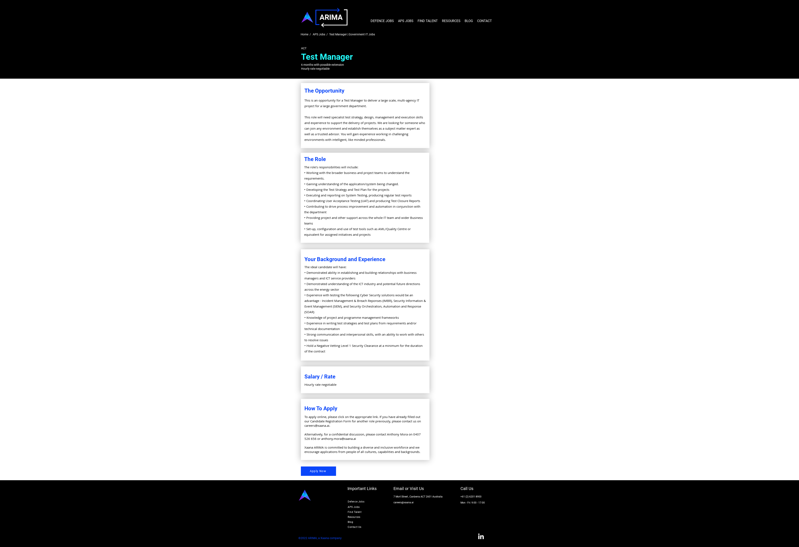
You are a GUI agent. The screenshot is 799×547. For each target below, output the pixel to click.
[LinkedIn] (481, 536)
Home (304, 34)
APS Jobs (319, 34)
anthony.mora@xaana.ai (338, 439)
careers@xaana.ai (316, 425)
